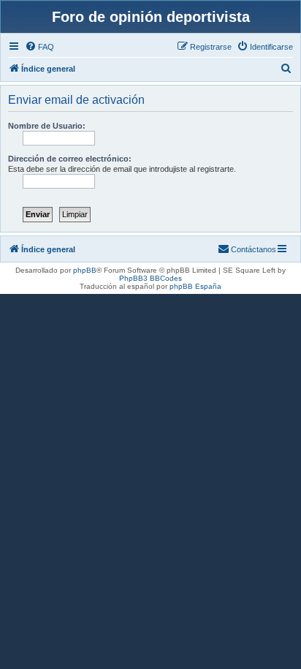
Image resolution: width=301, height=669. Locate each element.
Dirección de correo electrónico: (70, 158)
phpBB (84, 270)
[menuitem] (39, 47)
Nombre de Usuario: (46, 125)
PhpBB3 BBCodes (150, 278)
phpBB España (195, 286)
